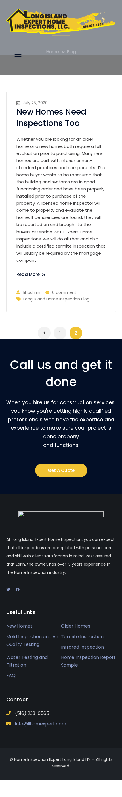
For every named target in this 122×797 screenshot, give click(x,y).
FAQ (11, 675)
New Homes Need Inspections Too (51, 117)
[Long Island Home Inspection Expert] (61, 21)
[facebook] (18, 589)
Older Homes (75, 626)
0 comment (64, 292)
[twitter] (8, 589)
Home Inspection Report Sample (88, 661)
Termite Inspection (82, 636)
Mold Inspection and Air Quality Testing (32, 640)
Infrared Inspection (82, 647)
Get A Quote (61, 470)
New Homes (19, 626)
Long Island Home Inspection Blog (56, 299)
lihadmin (31, 292)
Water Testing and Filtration (27, 661)
